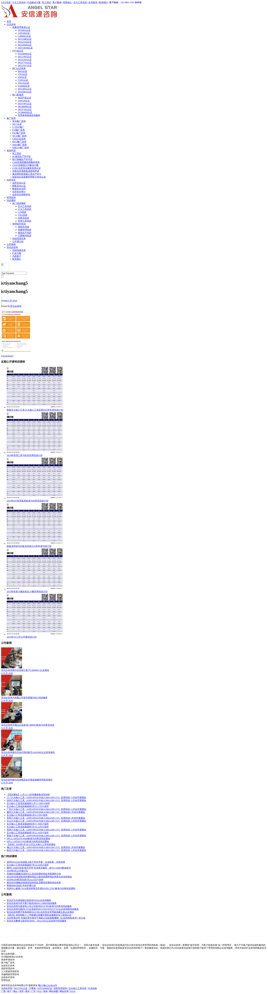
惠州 (27, 991)
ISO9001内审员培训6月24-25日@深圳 (25, 879)
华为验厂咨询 (19, 121)
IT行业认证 (17, 51)
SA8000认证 (24, 86)
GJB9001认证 (24, 36)
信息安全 (11, 180)
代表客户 (16, 256)
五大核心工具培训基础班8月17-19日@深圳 (28, 824)
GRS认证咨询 (19, 139)
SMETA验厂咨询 (20, 147)
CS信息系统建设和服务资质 (26, 162)
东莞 (21, 991)
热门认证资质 (19, 68)
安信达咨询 (12, 247)
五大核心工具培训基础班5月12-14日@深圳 (28, 833)
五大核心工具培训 (77, 988)
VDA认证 (22, 74)
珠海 (45, 991)
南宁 (9, 991)
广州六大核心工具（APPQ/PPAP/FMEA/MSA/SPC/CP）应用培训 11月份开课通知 (46, 809)
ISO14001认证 (25, 89)
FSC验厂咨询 (18, 133)
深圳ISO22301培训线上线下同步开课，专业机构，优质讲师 (36, 862)
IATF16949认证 (25, 48)
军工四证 (46, 2)
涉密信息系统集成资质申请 (25, 171)
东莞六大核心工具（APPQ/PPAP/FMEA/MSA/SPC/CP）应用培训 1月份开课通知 (46, 818)
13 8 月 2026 (7, 673)
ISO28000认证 (25, 106)
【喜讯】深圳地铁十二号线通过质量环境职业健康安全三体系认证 (39, 915)
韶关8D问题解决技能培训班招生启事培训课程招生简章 (34, 882)
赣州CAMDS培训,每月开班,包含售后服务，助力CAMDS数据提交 (39, 868)
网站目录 (64, 991)
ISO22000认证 (25, 45)
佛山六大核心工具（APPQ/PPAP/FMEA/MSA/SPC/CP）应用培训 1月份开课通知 (46, 847)
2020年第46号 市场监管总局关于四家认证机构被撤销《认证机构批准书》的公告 (46, 918)
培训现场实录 (19, 238)
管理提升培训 (19, 224)
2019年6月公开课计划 (17, 871)
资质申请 (11, 150)
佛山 (15, 991)
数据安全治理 (19, 188)
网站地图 (53, 991)
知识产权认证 (24, 98)
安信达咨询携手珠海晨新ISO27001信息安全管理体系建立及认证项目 (40, 912)
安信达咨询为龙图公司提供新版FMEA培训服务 (24, 697)
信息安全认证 (19, 183)
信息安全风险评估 (21, 194)
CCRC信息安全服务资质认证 (26, 168)
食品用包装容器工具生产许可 (26, 174)
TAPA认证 (23, 80)
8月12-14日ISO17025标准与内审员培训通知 (28, 841)
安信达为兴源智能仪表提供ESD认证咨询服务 (29, 900)
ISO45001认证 (25, 92)
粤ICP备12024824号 (47, 985)
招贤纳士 (67, 2)
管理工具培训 (24, 221)
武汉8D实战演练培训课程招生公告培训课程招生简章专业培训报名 (39, 877)
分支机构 (92, 988)
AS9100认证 (24, 33)
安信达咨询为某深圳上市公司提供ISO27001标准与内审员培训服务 (39, 906)
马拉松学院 (6, 988)
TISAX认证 (23, 83)
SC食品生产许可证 (21, 156)
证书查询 (92, 2)
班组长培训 (23, 227)
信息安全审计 (19, 191)
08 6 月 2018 (11, 301)
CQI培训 (22, 212)
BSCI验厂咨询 (19, 142)
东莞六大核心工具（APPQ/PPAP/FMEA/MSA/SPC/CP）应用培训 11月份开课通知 (46, 830)
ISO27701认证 (25, 62)
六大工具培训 (19, 2)
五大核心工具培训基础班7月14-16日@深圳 (28, 865)
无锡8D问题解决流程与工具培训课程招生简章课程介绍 (34, 874)
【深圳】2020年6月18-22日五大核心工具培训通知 (31, 844)
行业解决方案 (33, 2)
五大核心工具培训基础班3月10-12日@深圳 (28, 827)
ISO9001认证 (24, 30)
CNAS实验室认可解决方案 (25, 165)
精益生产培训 (24, 232)
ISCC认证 (17, 124)
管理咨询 (11, 197)
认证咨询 (11, 24)
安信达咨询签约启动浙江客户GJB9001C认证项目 (25, 670)
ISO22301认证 (25, 59)
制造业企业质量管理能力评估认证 (29, 177)
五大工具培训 (80, 2)
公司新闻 (11, 244)
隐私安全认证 (19, 186)
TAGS (72, 991)
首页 (9, 21)
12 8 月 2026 (7, 783)
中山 (39, 991)
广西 (3, 991)
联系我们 (103, 2)
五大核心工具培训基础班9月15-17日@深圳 (28, 806)
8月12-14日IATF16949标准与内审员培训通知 (28, 838)
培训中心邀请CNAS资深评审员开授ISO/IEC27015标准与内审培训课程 (41, 888)
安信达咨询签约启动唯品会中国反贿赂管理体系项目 (26, 780)
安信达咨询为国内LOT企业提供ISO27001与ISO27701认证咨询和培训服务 (43, 909)
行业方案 (16, 253)
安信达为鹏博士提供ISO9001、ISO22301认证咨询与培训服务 (36, 921)
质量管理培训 (24, 230)
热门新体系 (17, 95)
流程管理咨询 (60, 988)
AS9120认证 (24, 100)
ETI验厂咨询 (18, 130)
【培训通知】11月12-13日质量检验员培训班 (28, 794)
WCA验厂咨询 (19, 136)
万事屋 (32, 988)
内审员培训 (23, 218)
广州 (33, 991)
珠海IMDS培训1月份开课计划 (21, 885)
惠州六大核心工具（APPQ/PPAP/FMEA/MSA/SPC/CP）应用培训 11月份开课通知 (46, 850)
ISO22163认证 (25, 42)
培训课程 (11, 200)
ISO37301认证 (25, 109)
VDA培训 (6, 2)
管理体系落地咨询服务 (29, 115)
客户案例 (56, 2)
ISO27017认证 (25, 65)
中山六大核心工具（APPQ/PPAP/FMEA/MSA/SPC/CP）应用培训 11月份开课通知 (46, 821)
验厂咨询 (11, 118)
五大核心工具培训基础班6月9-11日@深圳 (27, 815)
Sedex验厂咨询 (19, 144)
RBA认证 (22, 71)
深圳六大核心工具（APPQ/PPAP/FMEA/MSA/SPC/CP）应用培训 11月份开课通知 (46, 800)
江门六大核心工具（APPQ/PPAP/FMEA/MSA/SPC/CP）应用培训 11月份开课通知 (46, 797)
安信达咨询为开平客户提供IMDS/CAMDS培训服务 (32, 903)
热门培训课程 (19, 203)
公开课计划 (17, 241)
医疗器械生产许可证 (22, 159)
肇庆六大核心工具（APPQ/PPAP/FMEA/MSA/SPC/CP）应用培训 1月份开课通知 (46, 812)
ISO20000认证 (25, 54)
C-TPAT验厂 (18, 127)
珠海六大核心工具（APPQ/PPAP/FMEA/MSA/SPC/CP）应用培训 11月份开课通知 (46, 835)
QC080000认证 (25, 112)
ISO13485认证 (25, 39)
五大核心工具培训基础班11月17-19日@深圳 (28, 803)
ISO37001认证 (25, 103)
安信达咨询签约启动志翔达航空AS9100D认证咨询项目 (28, 752)
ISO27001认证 (25, 56)
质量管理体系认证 (21, 27)
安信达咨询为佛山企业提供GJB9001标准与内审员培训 (27, 725)
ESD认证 (22, 77)
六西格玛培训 (24, 235)
